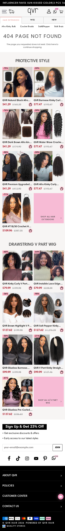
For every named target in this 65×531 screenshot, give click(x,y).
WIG (32, 20)
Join (57, 447)
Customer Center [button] (14, 496)
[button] (27, 26)
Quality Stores (16, 526)
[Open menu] (6, 11)
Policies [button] (8, 486)
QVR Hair (11, 523)
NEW (54, 20)
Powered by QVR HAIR (40, 523)
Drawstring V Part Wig (32, 245)
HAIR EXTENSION (11, 20)
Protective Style (32, 61)
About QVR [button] (9, 475)
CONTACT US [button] (10, 506)
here (53, 44)
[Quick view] (30, 104)
